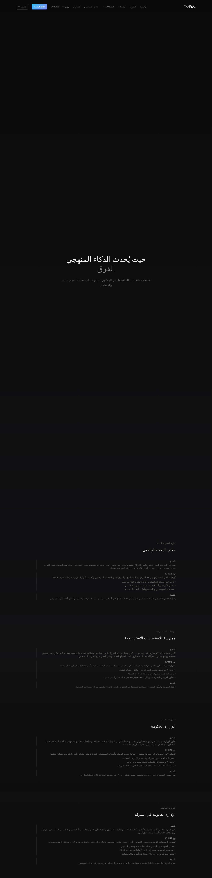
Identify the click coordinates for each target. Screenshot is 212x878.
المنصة (123, 6)
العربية (23, 6)
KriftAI (189, 7)
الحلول (133, 6)
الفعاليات (77, 6)
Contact (55, 6)
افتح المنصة (39, 6)
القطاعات (109, 6)
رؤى (67, 6)
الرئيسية (143, 6)
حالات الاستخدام (91, 6)
